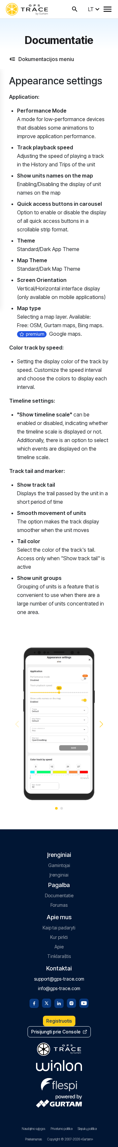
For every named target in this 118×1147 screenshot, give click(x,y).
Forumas (59, 905)
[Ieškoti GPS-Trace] (74, 9)
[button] (101, 724)
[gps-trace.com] (27, 9)
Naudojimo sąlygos (33, 1129)
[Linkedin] (59, 1002)
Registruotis (59, 1021)
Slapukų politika (87, 1129)
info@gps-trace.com (59, 988)
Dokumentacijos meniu (46, 59)
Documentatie (59, 895)
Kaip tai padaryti (59, 927)
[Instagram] (71, 1002)
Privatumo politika (61, 1129)
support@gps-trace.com (59, 979)
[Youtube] (83, 1002)
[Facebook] (34, 1002)
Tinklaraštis (59, 956)
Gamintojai (59, 865)
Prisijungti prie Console (56, 1031)
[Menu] (107, 9)
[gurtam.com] (59, 1065)
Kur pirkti (59, 937)
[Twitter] (46, 1002)
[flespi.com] (59, 1083)
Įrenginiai (59, 875)
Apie (59, 946)
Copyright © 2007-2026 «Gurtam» (70, 1139)
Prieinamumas (33, 1139)
